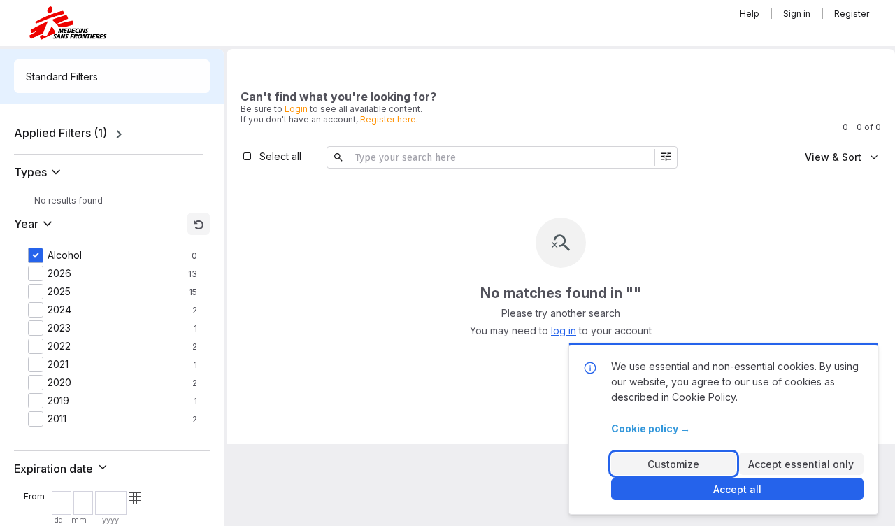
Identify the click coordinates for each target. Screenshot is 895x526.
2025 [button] (59, 291)
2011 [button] (57, 419)
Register (851, 13)
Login (296, 109)
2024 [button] (59, 309)
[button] (40, 172)
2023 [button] (59, 328)
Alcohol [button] (65, 255)
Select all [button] (280, 156)
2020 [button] (59, 382)
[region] (112, 134)
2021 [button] (58, 364)
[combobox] (112, 76)
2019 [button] (58, 400)
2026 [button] (59, 273)
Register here (388, 119)
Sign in (796, 13)
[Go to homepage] (67, 22)
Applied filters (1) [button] (60, 133)
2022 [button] (59, 346)
